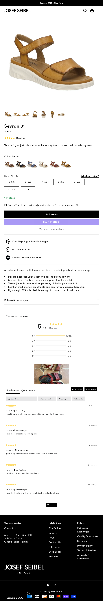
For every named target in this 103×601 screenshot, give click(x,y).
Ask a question (77, 389)
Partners (53, 556)
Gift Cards (54, 547)
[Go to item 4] (35, 114)
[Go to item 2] (17, 114)
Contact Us (10, 528)
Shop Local (55, 551)
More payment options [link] (51, 229)
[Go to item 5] (43, 114)
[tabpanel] (51, 453)
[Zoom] (92, 103)
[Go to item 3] (26, 114)
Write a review (91, 389)
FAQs (51, 537)
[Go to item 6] (52, 114)
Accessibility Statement (84, 557)
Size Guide (55, 528)
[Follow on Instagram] (55, 585)
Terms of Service (86, 550)
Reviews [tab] (13, 390)
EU (12, 176)
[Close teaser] (28, 593)
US (16, 176)
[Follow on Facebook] (48, 585)
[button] (51, 336)
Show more (51, 505)
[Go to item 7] (61, 114)
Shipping (82, 541)
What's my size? (90, 176)
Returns (53, 532)
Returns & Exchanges (83, 530)
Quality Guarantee (87, 536)
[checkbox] (78, 399)
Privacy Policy (85, 545)
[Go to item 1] (8, 114)
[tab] (28, 390)
